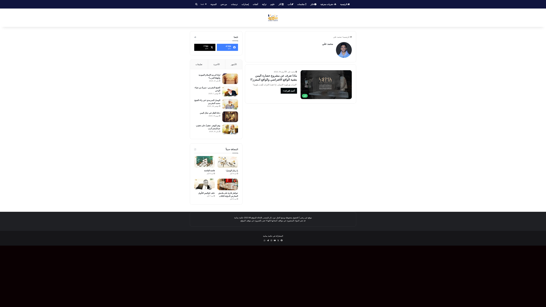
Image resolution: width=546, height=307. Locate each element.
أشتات (255, 4)
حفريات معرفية (327, 4)
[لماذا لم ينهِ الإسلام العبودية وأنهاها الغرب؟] (230, 78)
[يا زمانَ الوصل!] (227, 162)
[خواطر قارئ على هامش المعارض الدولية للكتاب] (227, 184)
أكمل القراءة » (289, 91)
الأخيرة (217, 64)
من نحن (224, 4)
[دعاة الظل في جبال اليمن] (230, 116)
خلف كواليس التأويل (206, 193)
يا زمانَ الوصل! (232, 170)
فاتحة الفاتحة (209, 170)
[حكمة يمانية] (273, 17)
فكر (312, 4)
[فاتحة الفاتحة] (204, 162)
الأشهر (234, 64)
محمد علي (327, 43)
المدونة (214, 4)
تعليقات (199, 64)
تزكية (264, 4)
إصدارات (245, 4)
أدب (289, 4)
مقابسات (301, 4)
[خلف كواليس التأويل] (204, 184)
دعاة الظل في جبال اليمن (210, 113)
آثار (280, 4)
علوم (272, 4)
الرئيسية (344, 4)
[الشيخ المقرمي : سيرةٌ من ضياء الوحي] (230, 91)
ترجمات (234, 4)
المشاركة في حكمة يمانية (273, 236)
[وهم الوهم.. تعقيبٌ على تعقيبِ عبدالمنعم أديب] (230, 129)
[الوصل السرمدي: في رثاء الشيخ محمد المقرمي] (230, 104)
